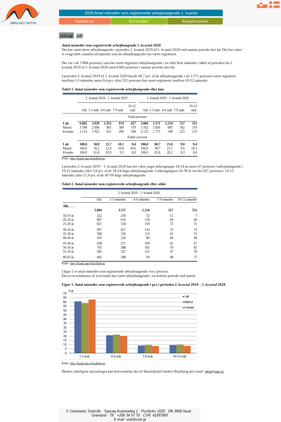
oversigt (66, 36)
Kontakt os (84, 21)
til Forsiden (138, 21)
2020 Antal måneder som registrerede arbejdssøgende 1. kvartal (141, 13)
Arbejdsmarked (195, 21)
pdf (79, 36)
